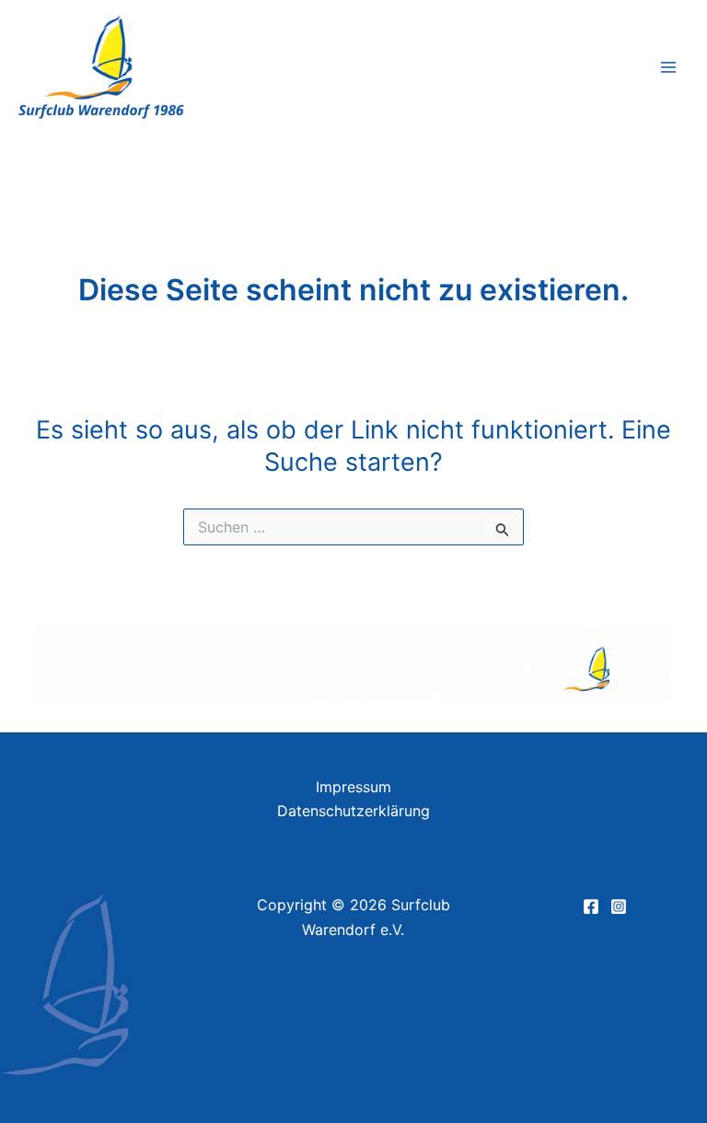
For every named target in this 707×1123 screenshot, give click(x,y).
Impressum (353, 787)
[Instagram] (618, 906)
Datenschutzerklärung (353, 810)
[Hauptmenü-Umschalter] (668, 67)
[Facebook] (591, 906)
